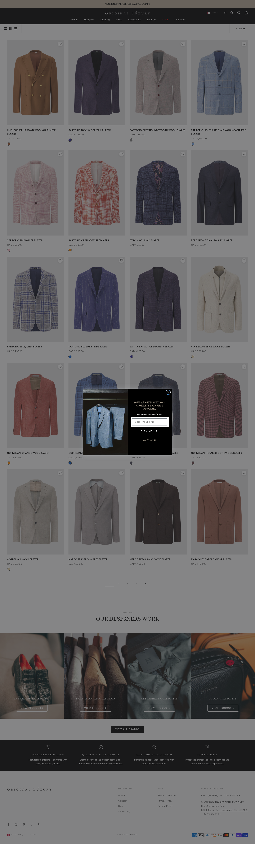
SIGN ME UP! (150, 431)
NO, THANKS (150, 440)
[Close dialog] (168, 392)
